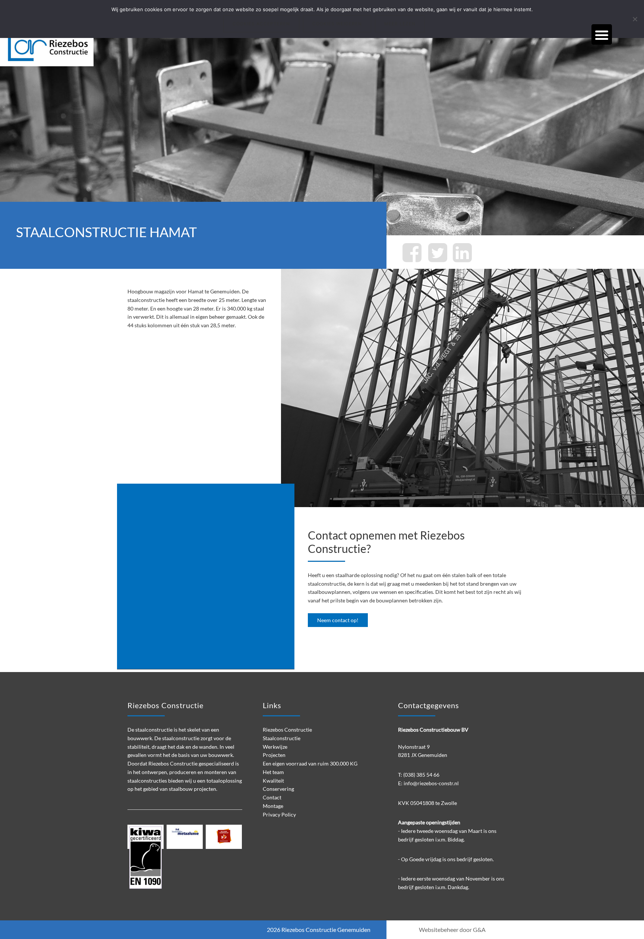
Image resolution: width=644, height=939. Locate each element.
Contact (272, 797)
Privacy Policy (279, 814)
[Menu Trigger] (601, 34)
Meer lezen (400, 23)
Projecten (274, 755)
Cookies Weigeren (337, 23)
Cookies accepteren (261, 23)
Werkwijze (275, 747)
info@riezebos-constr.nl (431, 783)
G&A (479, 929)
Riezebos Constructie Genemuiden (325, 929)
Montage (273, 806)
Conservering (278, 789)
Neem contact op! (338, 620)
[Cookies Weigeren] (634, 19)
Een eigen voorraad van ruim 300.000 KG (310, 763)
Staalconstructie (281, 738)
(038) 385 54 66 (421, 774)
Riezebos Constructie (56, 47)
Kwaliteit (273, 780)
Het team (273, 772)
